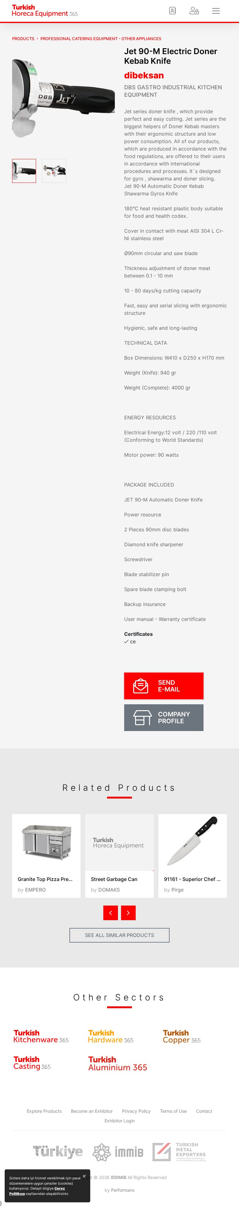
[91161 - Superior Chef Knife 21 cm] (192, 842)
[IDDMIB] (179, 1152)
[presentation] (110, 913)
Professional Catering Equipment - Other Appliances (100, 38)
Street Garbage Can (114, 879)
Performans (122, 1190)
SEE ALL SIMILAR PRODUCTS (119, 935)
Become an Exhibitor (92, 1111)
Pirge (177, 890)
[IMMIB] (117, 1152)
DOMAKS (109, 890)
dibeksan (144, 75)
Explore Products (44, 1111)
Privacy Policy (136, 1111)
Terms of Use (173, 1111)
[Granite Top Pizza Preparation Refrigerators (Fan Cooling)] (46, 842)
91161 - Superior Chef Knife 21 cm (195, 879)
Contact (204, 1111)
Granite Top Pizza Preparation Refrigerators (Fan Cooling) (49, 879)
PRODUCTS (23, 38)
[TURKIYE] (58, 1152)
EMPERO (35, 890)
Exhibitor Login (120, 1120)
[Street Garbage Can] (119, 842)
